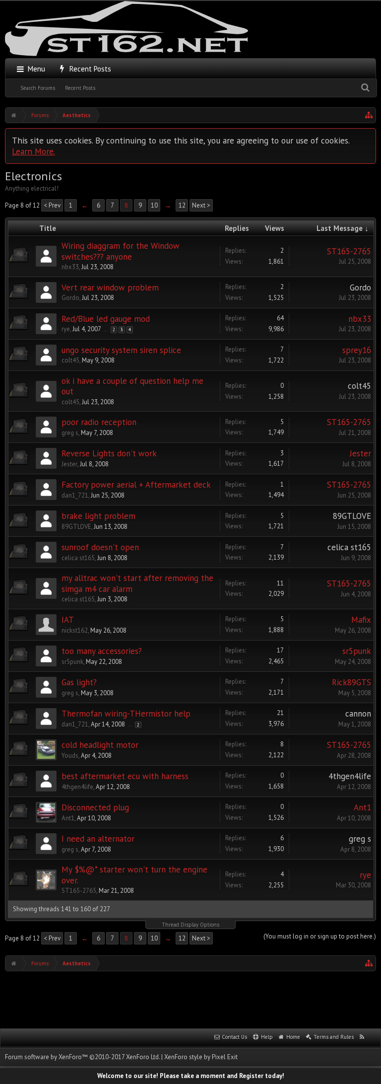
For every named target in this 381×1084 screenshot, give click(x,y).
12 (182, 205)
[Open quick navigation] (369, 115)
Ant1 (68, 818)
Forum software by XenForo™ (82, 1057)
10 (154, 205)
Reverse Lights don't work (109, 453)
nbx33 (70, 267)
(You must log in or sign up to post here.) (319, 936)
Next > (201, 205)
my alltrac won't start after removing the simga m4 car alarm (137, 583)
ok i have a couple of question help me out (132, 386)
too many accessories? (102, 651)
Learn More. (33, 151)
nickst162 (75, 630)
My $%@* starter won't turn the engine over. (134, 875)
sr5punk (72, 661)
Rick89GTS (351, 682)
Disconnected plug (95, 807)
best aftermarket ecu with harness (125, 776)
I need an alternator (98, 838)
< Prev (52, 205)
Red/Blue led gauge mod (106, 318)
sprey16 (356, 350)
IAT (68, 619)
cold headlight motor (100, 744)
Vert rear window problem (110, 287)
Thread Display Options (190, 924)
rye (66, 329)
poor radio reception (99, 422)
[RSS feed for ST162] (362, 1037)
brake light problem (98, 515)
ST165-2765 (349, 251)
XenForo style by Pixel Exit (201, 1057)
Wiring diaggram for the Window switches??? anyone (121, 251)
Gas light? (79, 682)
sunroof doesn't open (100, 547)
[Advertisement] (190, 998)
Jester (69, 464)
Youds (70, 755)
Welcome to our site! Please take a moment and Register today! (190, 1076)
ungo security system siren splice (121, 350)
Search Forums (37, 87)
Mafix (361, 619)
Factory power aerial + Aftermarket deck (136, 484)
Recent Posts (80, 87)
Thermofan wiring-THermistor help (126, 713)
